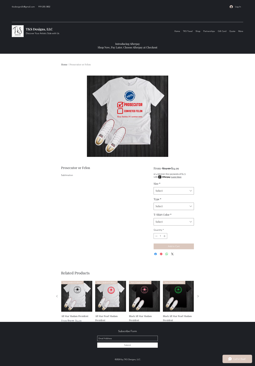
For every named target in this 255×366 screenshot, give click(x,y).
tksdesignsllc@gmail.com (23, 6)
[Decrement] (156, 236)
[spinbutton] (160, 236)
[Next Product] (198, 296)
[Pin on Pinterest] (161, 254)
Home (64, 64)
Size (157, 183)
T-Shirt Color (162, 214)
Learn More (176, 176)
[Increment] (165, 236)
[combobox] (174, 191)
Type (157, 199)
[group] (127, 304)
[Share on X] (172, 254)
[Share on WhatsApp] (167, 254)
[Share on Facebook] (155, 254)
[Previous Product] (57, 296)
